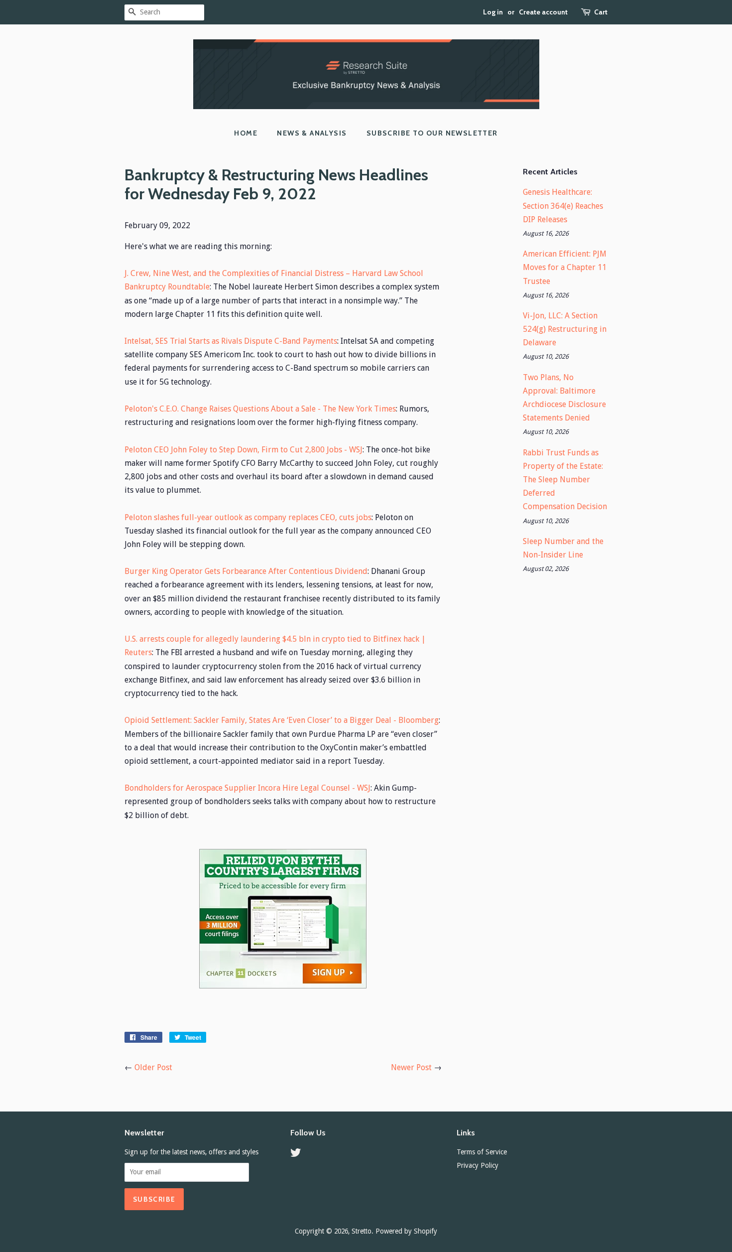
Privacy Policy (477, 1165)
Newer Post (411, 1067)
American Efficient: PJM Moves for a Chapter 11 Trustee (565, 267)
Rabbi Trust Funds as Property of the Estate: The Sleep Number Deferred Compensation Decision (565, 480)
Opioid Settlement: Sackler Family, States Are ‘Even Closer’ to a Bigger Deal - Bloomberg (281, 720)
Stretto (361, 1231)
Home (245, 133)
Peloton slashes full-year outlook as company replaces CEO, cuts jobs (247, 517)
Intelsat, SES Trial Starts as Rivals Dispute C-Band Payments (230, 341)
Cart (601, 11)
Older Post (153, 1067)
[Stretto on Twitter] (295, 1154)
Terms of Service (482, 1152)
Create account (543, 11)
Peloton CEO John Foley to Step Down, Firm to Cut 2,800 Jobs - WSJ (243, 449)
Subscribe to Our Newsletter (432, 133)
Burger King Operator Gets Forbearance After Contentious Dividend (245, 571)
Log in (493, 11)
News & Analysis (312, 133)
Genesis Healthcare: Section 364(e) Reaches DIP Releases (563, 205)
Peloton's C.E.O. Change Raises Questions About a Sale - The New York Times (260, 409)
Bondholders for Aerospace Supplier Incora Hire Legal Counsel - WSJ (247, 788)
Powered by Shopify (406, 1231)
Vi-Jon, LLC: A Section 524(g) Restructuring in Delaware (565, 329)
